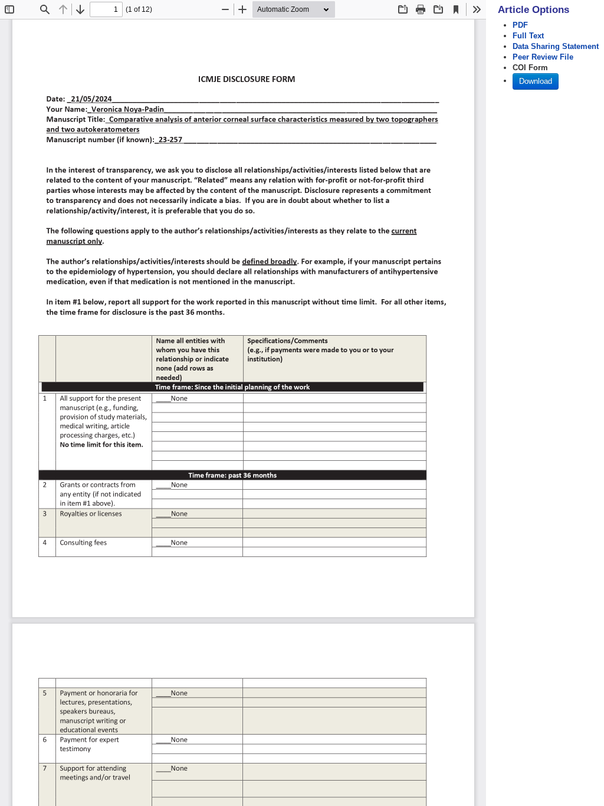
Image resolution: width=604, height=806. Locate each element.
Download (535, 81)
